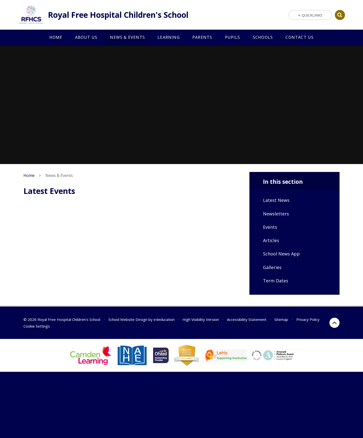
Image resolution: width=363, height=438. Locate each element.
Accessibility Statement (246, 319)
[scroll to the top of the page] (334, 323)
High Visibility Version (200, 319)
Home (29, 175)
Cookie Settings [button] (36, 326)
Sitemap (281, 319)
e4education (164, 319)
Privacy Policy (308, 319)
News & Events (59, 175)
